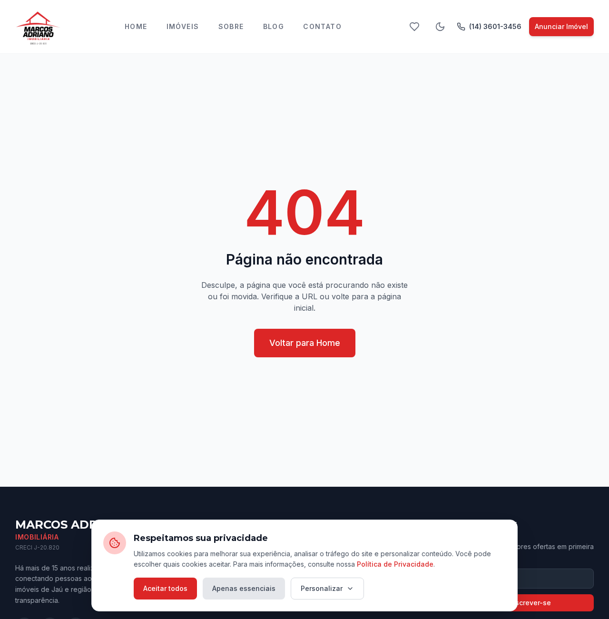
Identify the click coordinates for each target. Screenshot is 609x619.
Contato (322, 26)
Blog (274, 26)
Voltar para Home (304, 343)
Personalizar (322, 588)
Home (136, 26)
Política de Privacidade (395, 564)
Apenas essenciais (243, 588)
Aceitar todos (165, 588)
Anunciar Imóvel (561, 26)
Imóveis (183, 26)
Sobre (231, 26)
